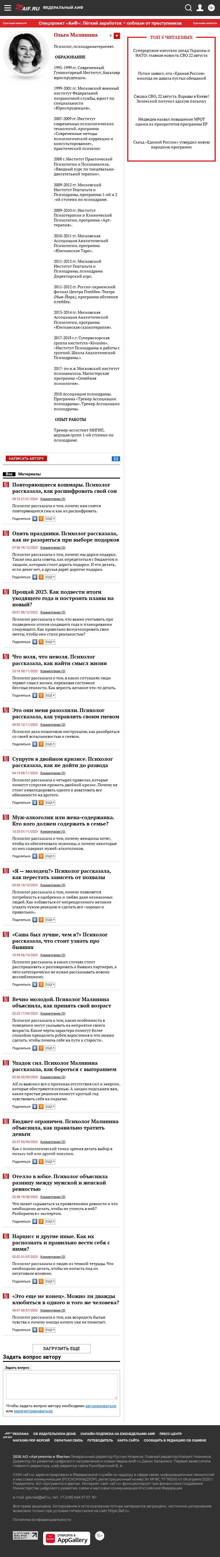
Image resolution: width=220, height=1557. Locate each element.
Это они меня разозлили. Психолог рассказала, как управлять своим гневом (65, 713)
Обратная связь (68, 1440)
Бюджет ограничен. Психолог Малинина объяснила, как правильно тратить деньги (65, 1127)
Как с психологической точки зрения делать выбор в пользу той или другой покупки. (62, 1151)
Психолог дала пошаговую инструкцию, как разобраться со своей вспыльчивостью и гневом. (65, 734)
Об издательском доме (54, 1434)
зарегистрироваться (33, 1411)
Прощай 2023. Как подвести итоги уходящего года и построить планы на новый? (63, 598)
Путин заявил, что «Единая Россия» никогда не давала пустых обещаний (171, 76)
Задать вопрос (17, 1368)
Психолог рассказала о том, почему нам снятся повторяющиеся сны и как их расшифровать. (56, 508)
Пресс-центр (171, 1434)
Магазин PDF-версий (31, 1440)
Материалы (29, 474)
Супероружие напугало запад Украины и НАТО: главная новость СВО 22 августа (171, 53)
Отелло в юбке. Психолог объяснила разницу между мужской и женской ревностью (60, 1182)
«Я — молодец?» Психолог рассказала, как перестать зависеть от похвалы (61, 874)
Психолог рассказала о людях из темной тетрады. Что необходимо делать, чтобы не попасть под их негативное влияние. (62, 1268)
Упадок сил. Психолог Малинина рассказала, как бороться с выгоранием (64, 1065)
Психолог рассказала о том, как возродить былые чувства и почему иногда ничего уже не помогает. (59, 1320)
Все (9, 474)
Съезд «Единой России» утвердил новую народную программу (171, 144)
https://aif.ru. (118, 1511)
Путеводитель (100, 1440)
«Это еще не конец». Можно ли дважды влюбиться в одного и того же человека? (65, 1299)
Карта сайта (128, 1440)
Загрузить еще (61, 1348)
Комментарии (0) (52, 499)
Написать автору (26, 458)
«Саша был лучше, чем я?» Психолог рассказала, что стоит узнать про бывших (59, 940)
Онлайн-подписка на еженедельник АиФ (117, 1434)
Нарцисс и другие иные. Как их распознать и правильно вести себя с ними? (61, 1242)
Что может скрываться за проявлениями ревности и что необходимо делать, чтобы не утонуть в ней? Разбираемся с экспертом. (65, 1208)
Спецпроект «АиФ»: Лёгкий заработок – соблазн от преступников (110, 23)
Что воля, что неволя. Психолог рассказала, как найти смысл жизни (59, 659)
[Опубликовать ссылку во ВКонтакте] (34, 518)
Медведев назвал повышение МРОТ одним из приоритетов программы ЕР (171, 121)
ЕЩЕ (49, 519)
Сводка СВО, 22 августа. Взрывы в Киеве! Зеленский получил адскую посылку (171, 98)
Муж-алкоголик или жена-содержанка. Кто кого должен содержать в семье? (63, 820)
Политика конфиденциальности (42, 1519)
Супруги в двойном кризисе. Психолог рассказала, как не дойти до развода (62, 761)
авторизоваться (100, 1405)
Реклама (21, 1434)
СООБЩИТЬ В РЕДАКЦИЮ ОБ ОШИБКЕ (175, 1440)
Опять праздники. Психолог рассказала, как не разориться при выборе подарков (65, 536)
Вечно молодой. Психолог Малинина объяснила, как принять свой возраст (61, 1002)
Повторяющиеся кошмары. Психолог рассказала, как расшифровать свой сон (64, 487)
